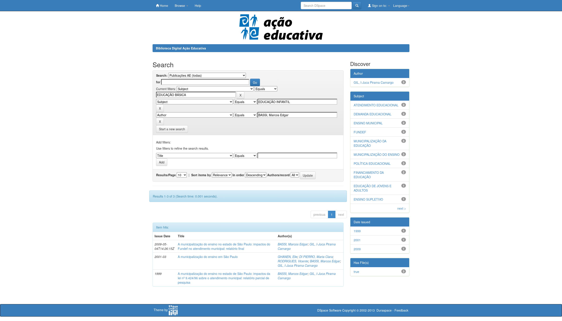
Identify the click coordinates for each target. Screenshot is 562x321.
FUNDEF (360, 132)
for (158, 82)
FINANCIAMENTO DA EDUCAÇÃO (369, 174)
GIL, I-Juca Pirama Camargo (298, 265)
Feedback (401, 310)
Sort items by (201, 175)
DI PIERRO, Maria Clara (316, 256)
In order (238, 175)
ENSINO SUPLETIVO (368, 199)
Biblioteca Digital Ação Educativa (181, 48)
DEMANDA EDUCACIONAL (372, 114)
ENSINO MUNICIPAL (368, 123)
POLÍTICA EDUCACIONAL (372, 163)
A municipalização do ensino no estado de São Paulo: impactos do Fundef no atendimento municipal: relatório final (224, 246)
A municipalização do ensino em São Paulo (208, 256)
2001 (357, 240)
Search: (162, 75)
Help (198, 5)
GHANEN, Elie (287, 256)
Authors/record (278, 175)
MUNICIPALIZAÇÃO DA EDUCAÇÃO (370, 143)
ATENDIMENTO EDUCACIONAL (376, 105)
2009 (357, 249)
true (356, 271)
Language (400, 5)
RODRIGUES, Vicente (293, 261)
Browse (180, 5)
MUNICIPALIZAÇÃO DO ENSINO (377, 154)
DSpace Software (329, 310)
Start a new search (172, 129)
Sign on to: (379, 5)
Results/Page (166, 175)
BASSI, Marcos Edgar (293, 244)
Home (163, 5)
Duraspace (384, 310)
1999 (357, 231)
